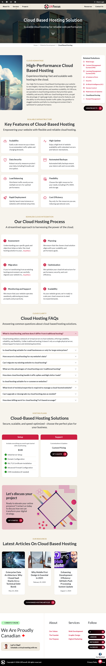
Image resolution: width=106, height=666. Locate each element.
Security (89, 81)
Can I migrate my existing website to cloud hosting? (25, 362)
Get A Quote (57, 454)
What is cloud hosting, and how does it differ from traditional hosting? (33, 333)
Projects (25, 6)
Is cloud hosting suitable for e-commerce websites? (25, 381)
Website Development (47, 45)
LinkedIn (93, 637)
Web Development (76, 631)
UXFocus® (23, 662)
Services (16, 6)
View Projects (91, 108)
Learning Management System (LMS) (93, 72)
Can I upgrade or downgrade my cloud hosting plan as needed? (29, 394)
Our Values (53, 631)
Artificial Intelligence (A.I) (94, 84)
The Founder (54, 635)
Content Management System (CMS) (93, 66)
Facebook (94, 647)
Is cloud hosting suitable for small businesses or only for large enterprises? (35, 350)
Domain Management (93, 99)
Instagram (94, 642)
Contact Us (99, 6)
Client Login (100, 2)
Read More (26, 251)
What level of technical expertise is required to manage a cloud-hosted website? (37, 388)
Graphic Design (74, 635)
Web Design (90, 62)
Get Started (13, 520)
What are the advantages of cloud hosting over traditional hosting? (32, 369)
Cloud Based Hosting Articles (38, 602)
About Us (6, 6)
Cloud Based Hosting (93, 95)
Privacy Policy (92, 662)
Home (36, 45)
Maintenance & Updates (94, 92)
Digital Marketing (75, 639)
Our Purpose (54, 639)
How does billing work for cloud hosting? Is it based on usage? (29, 400)
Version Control (91, 88)
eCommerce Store (92, 77)
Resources (88, 6)
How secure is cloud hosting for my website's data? (25, 356)
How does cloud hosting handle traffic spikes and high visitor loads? (32, 375)
